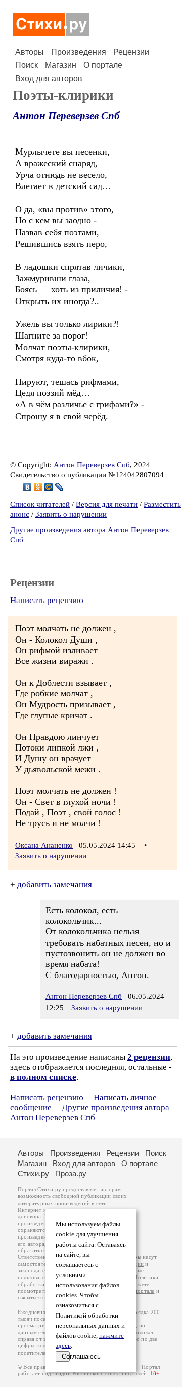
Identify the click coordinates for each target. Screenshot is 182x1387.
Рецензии (131, 52)
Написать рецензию (46, 600)
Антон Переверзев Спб (66, 115)
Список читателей (40, 504)
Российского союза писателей (109, 1373)
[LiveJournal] (59, 487)
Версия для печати (107, 504)
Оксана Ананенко (44, 845)
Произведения (78, 52)
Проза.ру (70, 1173)
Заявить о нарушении (71, 514)
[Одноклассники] (38, 487)
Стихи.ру (33, 1173)
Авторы (29, 52)
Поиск (26, 65)
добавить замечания (54, 884)
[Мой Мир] (48, 487)
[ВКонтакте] (27, 487)
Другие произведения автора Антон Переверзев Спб (89, 1112)
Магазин (60, 65)
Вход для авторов (48, 78)
